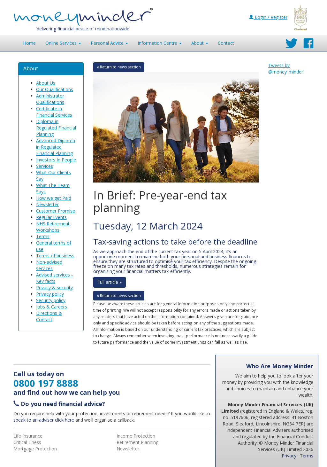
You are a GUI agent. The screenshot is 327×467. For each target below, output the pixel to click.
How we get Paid (53, 198)
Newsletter (47, 204)
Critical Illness (27, 442)
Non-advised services (49, 265)
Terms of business (55, 256)
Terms (42, 236)
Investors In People (56, 160)
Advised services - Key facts (54, 278)
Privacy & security (54, 287)
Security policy (50, 300)
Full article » (109, 282)
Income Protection (136, 436)
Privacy (289, 456)
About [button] (198, 43)
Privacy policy (50, 294)
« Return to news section (119, 67)
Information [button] (157, 43)
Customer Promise (55, 211)
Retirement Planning (137, 442)
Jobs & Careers (51, 307)
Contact (226, 43)
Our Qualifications (54, 89)
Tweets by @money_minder (285, 68)
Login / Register (270, 17)
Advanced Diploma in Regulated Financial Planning (55, 146)
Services (44, 166)
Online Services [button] (61, 43)
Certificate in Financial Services (54, 111)
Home (29, 43)
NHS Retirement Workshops (53, 227)
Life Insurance (27, 436)
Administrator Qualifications (50, 99)
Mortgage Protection (35, 449)
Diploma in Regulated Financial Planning (56, 127)
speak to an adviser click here (43, 420)
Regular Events (51, 217)
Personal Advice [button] (108, 43)
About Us (45, 83)
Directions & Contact (49, 316)
